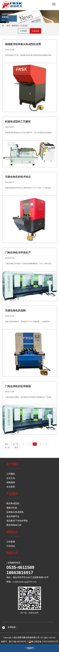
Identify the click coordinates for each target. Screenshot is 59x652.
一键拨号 (29, 648)
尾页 (16, 448)
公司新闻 (23, 31)
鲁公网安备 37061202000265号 (44, 641)
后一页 (7, 448)
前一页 (15, 444)
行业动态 (24, 26)
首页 (8, 26)
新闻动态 (15, 26)
